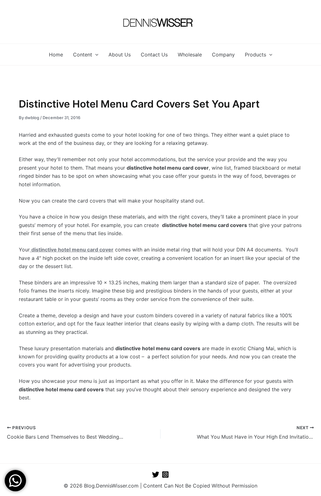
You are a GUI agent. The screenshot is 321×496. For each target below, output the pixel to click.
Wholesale (190, 54)
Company (223, 54)
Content (82, 54)
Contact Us (154, 54)
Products (255, 54)
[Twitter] (156, 474)
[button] (95, 54)
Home (56, 54)
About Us (119, 54)
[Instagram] (165, 474)
